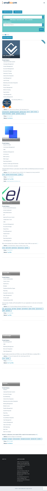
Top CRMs (9, 252)
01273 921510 (9, 360)
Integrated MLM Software (10, 138)
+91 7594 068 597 (10, 177)
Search (41, 29)
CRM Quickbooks (28, 19)
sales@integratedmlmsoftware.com (13, 181)
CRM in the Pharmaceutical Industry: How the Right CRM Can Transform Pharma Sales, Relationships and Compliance (23, 464)
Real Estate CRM (20, 19)
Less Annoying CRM (8, 55)
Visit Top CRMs (10, 179)
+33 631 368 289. (10, 313)
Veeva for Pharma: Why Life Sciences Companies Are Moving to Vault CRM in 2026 (23, 472)
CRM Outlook (13, 19)
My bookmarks (18, 12)
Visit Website (10, 118)
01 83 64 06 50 (9, 250)
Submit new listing (8, 12)
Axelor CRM (6, 201)
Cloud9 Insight (7, 335)
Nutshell (5, 383)
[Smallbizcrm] (9, 3)
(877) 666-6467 (10, 116)
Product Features (7, 22)
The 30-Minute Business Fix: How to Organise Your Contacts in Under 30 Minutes (23, 478)
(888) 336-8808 (10, 441)
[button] (44, 2)
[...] (22, 99)
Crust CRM (6, 272)
